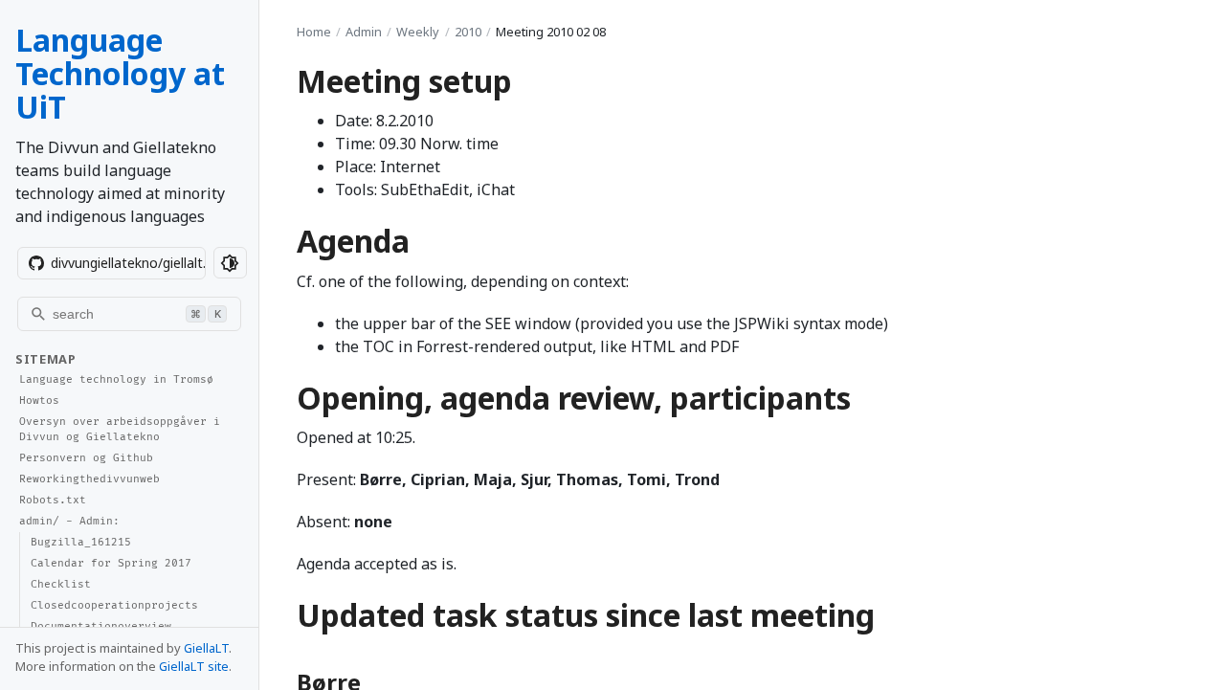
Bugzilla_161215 (81, 542)
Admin (363, 31)
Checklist (61, 584)
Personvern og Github (86, 458)
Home (314, 31)
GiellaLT (206, 648)
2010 (468, 31)
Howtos (39, 400)
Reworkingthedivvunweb (89, 479)
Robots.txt (52, 500)
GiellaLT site (194, 666)
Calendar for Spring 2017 (111, 563)
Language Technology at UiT (120, 73)
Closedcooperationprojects (114, 605)
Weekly (417, 31)
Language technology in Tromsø (116, 379)
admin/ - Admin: (69, 521)
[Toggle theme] (230, 262)
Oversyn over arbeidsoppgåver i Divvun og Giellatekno (119, 429)
